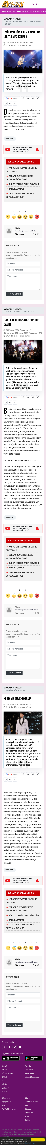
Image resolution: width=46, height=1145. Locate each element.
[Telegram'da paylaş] (38, 98)
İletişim (27, 1120)
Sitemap (28, 1109)
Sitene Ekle (29, 1113)
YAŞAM (4, 1092)
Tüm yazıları (19, 234)
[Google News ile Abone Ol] (12, 98)
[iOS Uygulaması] (11, 1058)
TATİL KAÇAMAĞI (16, 189)
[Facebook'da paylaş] (23, 98)
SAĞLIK (4, 1077)
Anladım (38, 1140)
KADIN (4, 1070)
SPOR (4, 1081)
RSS (26, 1105)
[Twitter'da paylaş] (28, 98)
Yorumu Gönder (14, 294)
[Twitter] (14, 1047)
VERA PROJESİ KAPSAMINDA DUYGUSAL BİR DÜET (20, 195)
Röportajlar (6, 1098)
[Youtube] (20, 1047)
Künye (27, 1098)
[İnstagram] (4, 1047)
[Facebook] (9, 1047)
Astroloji (5, 1105)
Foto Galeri (29, 1070)
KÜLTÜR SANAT (7, 1073)
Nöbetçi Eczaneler (32, 1077)
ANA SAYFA (8, 19)
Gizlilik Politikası (31, 1102)
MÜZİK (4, 1084)
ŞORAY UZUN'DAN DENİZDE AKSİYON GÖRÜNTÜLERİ (19, 178)
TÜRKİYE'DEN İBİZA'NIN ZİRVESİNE (24, 184)
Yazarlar (28, 1066)
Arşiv (27, 1116)
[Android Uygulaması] (34, 1059)
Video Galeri (29, 1073)
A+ (10, 104)
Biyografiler (6, 1102)
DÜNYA (4, 1066)
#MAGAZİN (9, 139)
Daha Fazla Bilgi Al (30, 1143)
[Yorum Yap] (6, 104)
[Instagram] (38, 234)
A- (15, 104)
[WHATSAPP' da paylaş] (33, 98)
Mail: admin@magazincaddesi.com (26, 231)
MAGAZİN (18, 19)
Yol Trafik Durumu (9, 1109)
